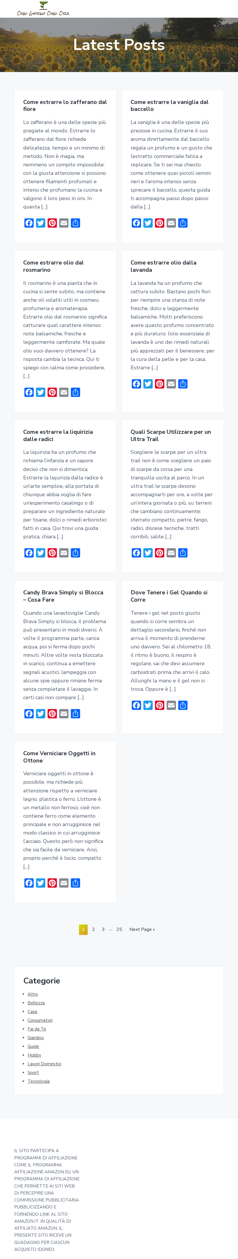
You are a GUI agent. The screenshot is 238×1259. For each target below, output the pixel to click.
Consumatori (40, 1020)
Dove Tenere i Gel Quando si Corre (169, 596)
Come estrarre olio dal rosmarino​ (53, 266)
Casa (32, 1012)
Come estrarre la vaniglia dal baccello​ (170, 106)
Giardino (36, 1038)
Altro (33, 994)
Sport (33, 1072)
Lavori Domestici (44, 1064)
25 (119, 930)
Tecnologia (39, 1081)
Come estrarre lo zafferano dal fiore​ (65, 106)
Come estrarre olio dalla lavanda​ (163, 266)
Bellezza (36, 1003)
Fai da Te (37, 1029)
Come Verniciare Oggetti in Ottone (59, 757)
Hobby (34, 1055)
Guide (33, 1046)
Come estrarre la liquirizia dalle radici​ (58, 436)
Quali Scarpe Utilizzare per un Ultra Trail (171, 436)
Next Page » (142, 930)
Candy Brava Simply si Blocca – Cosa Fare (63, 596)
